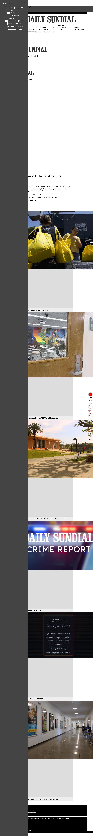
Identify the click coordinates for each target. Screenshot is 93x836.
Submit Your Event (13, 20)
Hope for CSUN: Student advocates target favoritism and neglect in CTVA (37, 799)
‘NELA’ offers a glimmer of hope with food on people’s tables (33, 310)
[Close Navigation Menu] (25, 3)
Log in (35, 830)
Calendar (77, 27)
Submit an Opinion (44, 29)
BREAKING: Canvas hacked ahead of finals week (29, 698)
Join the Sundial (21, 26)
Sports (11, 10)
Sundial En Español (40, 32)
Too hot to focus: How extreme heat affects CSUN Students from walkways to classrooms (42, 519)
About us (21, 29)
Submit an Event (78, 29)
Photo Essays (61, 27)
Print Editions (51, 32)
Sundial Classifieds (10, 26)
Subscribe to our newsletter (15, 23)
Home (7, 7)
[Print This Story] (90, 433)
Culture (17, 7)
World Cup (13, 13)
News (12, 7)
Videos (61, 29)
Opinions (43, 27)
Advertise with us (12, 29)
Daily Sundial (7, 3)
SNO (31, 830)
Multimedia (60, 25)
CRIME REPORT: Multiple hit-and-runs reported (29, 610)
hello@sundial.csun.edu (63, 818)
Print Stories (22, 20)
